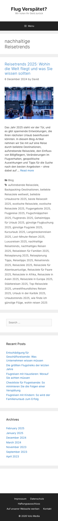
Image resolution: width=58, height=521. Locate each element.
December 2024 (16, 437)
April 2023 (12, 456)
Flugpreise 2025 (15, 213)
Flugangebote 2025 (38, 208)
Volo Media (34, 516)
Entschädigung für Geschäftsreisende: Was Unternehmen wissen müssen (24, 356)
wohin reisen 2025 (35, 302)
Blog (11, 180)
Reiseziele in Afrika (24, 274)
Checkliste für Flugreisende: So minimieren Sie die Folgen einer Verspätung (25, 386)
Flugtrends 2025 (23, 217)
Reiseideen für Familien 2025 (31, 250)
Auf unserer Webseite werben (23, 508)
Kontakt (47, 508)
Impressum (20, 498)
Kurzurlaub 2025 (15, 231)
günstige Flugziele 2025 (27, 227)
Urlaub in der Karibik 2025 (29, 293)
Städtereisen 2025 (16, 283)
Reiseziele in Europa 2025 (36, 279)
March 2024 (13, 442)
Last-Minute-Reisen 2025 (28, 236)
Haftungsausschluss (29, 503)
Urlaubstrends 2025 (17, 298)
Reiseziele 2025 (22, 265)
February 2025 (15, 428)
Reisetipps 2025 (23, 260)
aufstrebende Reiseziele (23, 185)
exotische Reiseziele (25, 203)
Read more (27, 170)
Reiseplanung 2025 (16, 255)
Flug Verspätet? (29, 9)
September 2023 (16, 451)
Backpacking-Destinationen (22, 189)
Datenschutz (37, 498)
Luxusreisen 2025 (16, 241)
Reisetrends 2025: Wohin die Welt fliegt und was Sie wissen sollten (29, 69)
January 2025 (14, 433)
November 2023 (16, 447)
